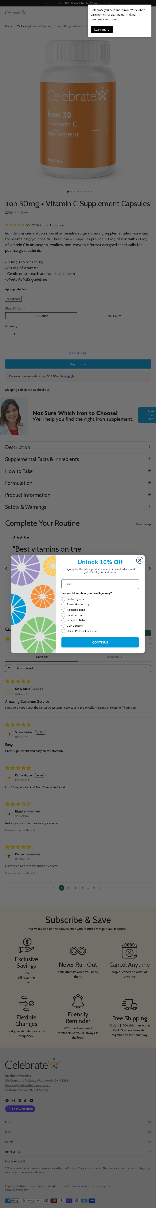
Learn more (101, 29)
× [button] (149, 8)
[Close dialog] (139, 560)
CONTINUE (100, 642)
